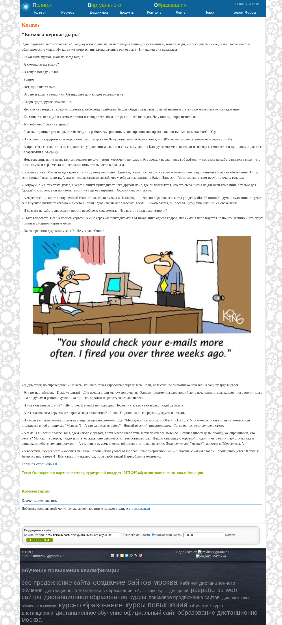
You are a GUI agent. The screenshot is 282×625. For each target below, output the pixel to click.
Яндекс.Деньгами (138, 535)
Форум (250, 12)
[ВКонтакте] (117, 555)
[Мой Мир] (131, 555)
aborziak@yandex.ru (49, 556)
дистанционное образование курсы (95, 597)
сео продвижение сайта (56, 582)
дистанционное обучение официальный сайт (115, 612)
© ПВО (27, 552)
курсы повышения (156, 605)
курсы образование (91, 605)
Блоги (238, 12)
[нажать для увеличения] (211, 556)
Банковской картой (169, 535)
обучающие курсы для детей (161, 590)
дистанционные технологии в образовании (88, 590)
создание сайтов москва (135, 582)
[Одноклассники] (122, 555)
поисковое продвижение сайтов (184, 597)
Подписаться (186, 552)
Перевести (39, 540)
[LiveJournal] (136, 555)
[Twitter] (126, 555)
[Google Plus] (140, 555)
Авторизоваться (138, 508)
